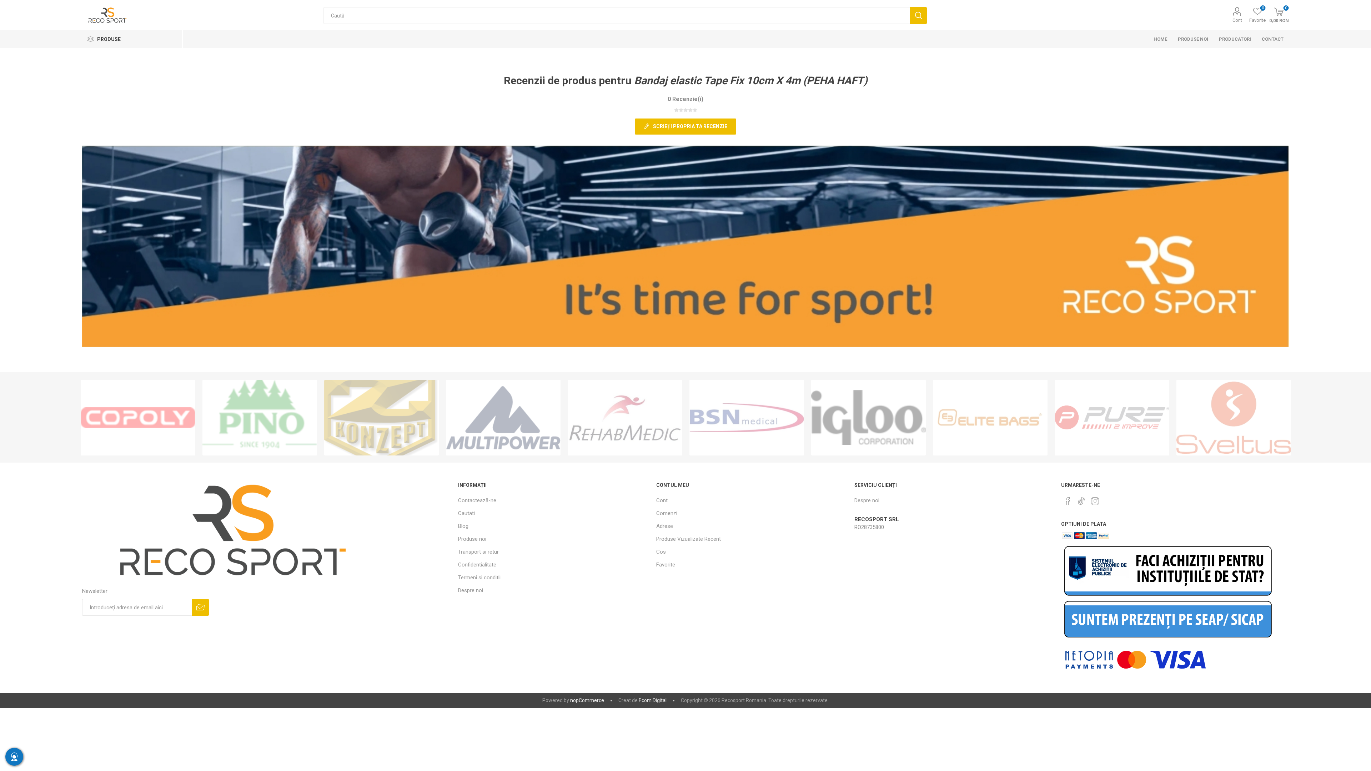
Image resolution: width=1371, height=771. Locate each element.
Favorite (665, 564)
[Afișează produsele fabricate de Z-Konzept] (381, 417)
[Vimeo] (1081, 499)
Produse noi (472, 539)
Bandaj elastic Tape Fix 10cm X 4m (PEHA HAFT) (751, 80)
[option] (138, 417)
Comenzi (666, 513)
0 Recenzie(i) (685, 99)
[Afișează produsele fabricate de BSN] (746, 417)
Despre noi (470, 590)
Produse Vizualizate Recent (688, 539)
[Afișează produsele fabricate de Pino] (259, 417)
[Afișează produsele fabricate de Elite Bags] (990, 417)
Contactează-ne (477, 500)
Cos (661, 552)
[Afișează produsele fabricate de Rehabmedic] (625, 417)
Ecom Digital (653, 700)
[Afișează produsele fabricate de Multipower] (503, 417)
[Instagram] (1095, 501)
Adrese (664, 526)
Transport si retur (478, 552)
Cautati (918, 15)
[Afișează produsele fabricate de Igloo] (868, 417)
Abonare (200, 607)
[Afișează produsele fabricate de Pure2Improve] (1112, 417)
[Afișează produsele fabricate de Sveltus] (1233, 417)
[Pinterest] (1068, 501)
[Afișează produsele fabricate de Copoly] (138, 417)
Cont (1237, 20)
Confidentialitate (477, 564)
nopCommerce (587, 700)
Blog (463, 526)
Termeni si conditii (479, 577)
